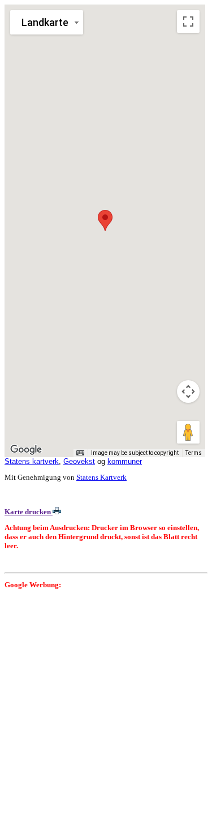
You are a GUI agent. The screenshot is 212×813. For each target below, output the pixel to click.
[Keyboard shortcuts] (80, 453)
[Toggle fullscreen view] (188, 21)
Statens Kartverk (101, 477)
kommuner (124, 461)
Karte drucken (29, 511)
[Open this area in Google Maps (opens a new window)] (26, 449)
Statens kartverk (32, 461)
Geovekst (79, 461)
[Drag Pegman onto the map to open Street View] (188, 432)
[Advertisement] (106, 702)
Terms (193, 453)
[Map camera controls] (188, 391)
